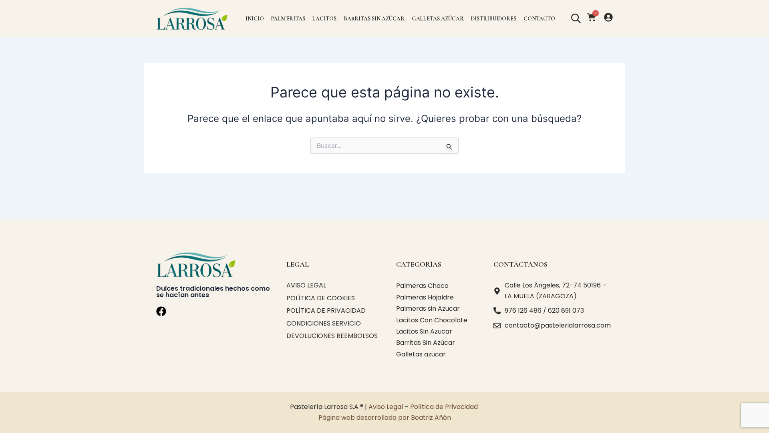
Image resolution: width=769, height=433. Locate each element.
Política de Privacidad (444, 406)
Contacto (539, 18)
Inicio (255, 18)
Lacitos (324, 18)
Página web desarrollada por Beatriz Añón (384, 417)
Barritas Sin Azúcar (374, 18)
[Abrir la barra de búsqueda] (575, 19)
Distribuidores (493, 18)
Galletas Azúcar (438, 18)
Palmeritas (288, 18)
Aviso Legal (385, 406)
